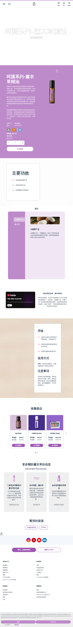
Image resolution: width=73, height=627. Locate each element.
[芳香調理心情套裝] (55, 422)
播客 (37, 575)
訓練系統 (5, 594)
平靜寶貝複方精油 (37, 433)
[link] (59, 3)
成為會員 (5, 590)
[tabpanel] (18, 431)
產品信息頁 (32, 527)
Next (66, 433)
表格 (4, 597)
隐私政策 (17, 624)
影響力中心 (6, 572)
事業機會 (5, 567)
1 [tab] (35, 452)
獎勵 (4, 575)
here (40, 617)
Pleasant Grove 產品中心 (43, 594)
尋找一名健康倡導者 (24, 550)
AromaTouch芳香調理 (42, 577)
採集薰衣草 (36, 504)
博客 (37, 565)
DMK (44, 527)
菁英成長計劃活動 (7, 592)
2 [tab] (37, 452)
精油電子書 (39, 570)
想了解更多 (7, 624)
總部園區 (5, 565)
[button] (9, 130)
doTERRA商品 (6, 577)
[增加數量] (22, 143)
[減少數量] (8, 143)
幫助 (37, 590)
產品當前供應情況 (41, 597)
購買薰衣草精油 (59, 504)
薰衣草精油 (18, 433)
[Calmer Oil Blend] (36, 422)
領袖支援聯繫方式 (41, 592)
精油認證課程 (40, 567)
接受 (18, 622)
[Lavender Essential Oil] (18, 422)
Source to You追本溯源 (9, 579)
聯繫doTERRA (49, 550)
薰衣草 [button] (17, 224)
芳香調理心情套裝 (55, 433)
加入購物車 (20, 149)
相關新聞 (5, 570)
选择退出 (53, 622)
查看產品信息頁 (14, 504)
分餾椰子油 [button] (19, 219)
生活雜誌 (38, 572)
